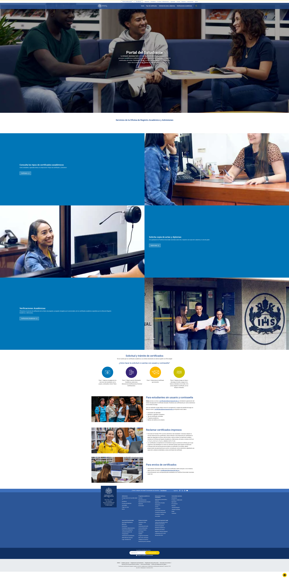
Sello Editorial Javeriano (127, 537)
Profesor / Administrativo (163, 1)
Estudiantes (174, 498)
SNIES (118, 562)
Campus (140, 524)
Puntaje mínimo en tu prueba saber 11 (129, 498)
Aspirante (147, 1)
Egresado (173, 1)
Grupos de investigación (127, 529)
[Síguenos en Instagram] (184, 490)
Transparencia (125, 533)
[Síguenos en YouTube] (187, 490)
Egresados (174, 501)
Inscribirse (124, 501)
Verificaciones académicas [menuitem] (184, 6)
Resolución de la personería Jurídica (130, 564)
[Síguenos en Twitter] (182, 490)
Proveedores (174, 503)
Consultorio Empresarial (160, 512)
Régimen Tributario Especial (161, 531)
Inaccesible (124, 505)
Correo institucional (142, 528)
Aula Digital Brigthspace (127, 522)
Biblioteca (124, 524)
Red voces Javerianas (143, 537)
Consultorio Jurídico (159, 514)
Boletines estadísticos (160, 527)
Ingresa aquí (154, 245)
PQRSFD (140, 533)
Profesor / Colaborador (177, 499)
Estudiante (153, 1)
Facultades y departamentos (128, 528)
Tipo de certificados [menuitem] (151, 6)
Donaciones (124, 526)
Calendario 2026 (142, 522)
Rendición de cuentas (160, 529)
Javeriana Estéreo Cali (127, 531)
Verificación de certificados (128, 535)
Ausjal (173, 511)
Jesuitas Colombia (176, 509)
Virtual (178, 1)
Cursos (156, 506)
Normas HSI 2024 (159, 535)
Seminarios (157, 504)
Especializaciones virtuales (144, 501)
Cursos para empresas (160, 510)
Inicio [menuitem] (142, 6)
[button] (285, 575)
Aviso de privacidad (145, 564)
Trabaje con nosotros (143, 539)
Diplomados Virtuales (160, 502)
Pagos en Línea (125, 507)
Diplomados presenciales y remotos (161, 500)
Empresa (184, 1)
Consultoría (157, 508)
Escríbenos (163, 490)
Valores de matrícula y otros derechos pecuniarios (161, 523)
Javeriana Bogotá (175, 507)
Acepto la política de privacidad (145, 555)
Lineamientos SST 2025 (160, 533)
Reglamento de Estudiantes (137, 562)
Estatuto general (125, 562)
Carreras (140, 498)
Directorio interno (142, 529)
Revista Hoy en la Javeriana (144, 541)
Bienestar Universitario (165, 562)
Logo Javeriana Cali (126, 539)
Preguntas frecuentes (143, 535)
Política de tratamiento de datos (158, 564)
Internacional (190, 1)
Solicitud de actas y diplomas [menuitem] (167, 6)
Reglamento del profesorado (152, 562)
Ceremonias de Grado (143, 526)
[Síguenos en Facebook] (180, 490)
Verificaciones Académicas (28, 318)
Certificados (24, 173)
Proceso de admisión (126, 503)
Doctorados (141, 505)
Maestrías (140, 503)
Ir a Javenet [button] (143, 67)
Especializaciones (142, 499)
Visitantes (174, 513)
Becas (123, 509)
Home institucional (127, 1)
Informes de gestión (159, 525)
